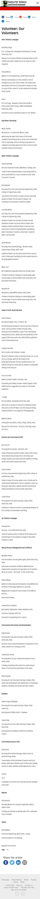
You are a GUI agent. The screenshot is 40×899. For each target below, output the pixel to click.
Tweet (16, 17)
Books (26, 880)
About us (19, 885)
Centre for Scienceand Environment (17, 3)
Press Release (17, 880)
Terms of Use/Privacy (11, 887)
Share (7, 17)
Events (15, 882)
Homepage (5, 880)
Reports (33, 880)
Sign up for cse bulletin (19, 890)
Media (22, 882)
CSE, (7, 850)
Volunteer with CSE (27, 887)
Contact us (28, 885)
